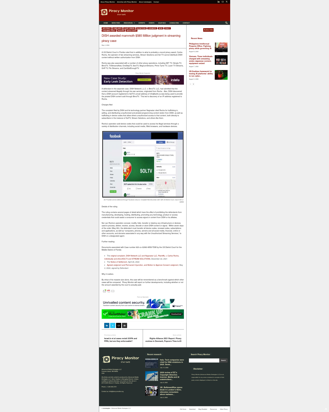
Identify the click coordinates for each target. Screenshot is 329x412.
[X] (226, 2)
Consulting (174, 23)
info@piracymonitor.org (116, 391)
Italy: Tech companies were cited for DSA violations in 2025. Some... (172, 362)
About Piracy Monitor (107, 2)
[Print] (124, 325)
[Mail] (222, 2)
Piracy (167, 28)
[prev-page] (190, 84)
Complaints (117, 28)
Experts (142, 23)
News (161, 28)
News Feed (116, 23)
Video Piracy (224, 409)
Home (106, 23)
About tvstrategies (145, 2)
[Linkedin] (218, 2)
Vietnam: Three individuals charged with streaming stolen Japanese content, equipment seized (201, 60)
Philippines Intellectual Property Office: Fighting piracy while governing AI (200, 46)
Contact (156, 2)
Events (151, 23)
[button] (226, 23)
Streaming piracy (109, 31)
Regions (121, 31)
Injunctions (141, 28)
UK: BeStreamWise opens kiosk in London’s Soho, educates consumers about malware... (171, 391)
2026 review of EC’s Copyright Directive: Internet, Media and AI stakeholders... (169, 376)
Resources (128, 23)
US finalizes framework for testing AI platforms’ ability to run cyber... (201, 73)
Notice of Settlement (119, 262)
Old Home (183, 409)
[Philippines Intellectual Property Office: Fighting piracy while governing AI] (221, 47)
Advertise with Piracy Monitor (127, 2)
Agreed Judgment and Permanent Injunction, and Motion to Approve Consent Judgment (142, 265)
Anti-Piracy (107, 28)
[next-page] (193, 84)
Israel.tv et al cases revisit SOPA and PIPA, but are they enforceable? (120, 339)
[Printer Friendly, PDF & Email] (109, 292)
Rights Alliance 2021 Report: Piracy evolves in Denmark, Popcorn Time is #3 (163, 339)
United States (131, 31)
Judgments (152, 28)
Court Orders (129, 28)
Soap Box (162, 23)
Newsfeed (192, 409)
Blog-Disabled (202, 409)
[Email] (118, 325)
